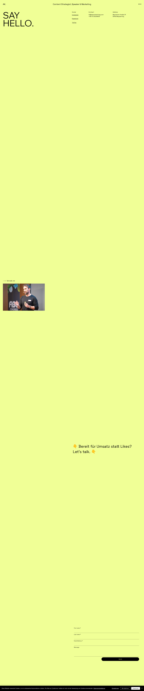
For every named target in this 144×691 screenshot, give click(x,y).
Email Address (78, 641)
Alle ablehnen (125, 688)
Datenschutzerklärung (99, 688)
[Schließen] (142, 688)
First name (77, 628)
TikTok (74, 23)
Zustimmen (136, 688)
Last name (77, 634)
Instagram (75, 15)
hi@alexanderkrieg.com (96, 15)
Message (76, 647)
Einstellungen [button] (115, 688)
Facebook (75, 19)
